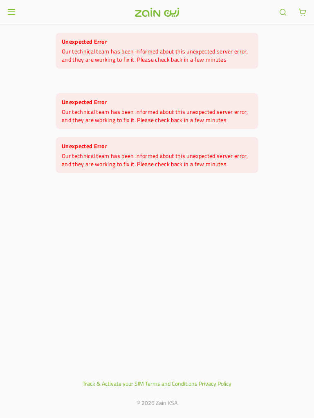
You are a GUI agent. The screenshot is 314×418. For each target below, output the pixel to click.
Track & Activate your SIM (113, 383)
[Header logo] (157, 12)
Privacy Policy (215, 383)
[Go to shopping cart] (302, 12)
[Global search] (283, 12)
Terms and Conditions (171, 383)
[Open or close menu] (11, 12)
